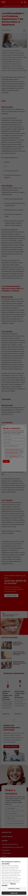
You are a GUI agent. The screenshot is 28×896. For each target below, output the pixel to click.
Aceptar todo (14, 893)
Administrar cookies (14, 888)
